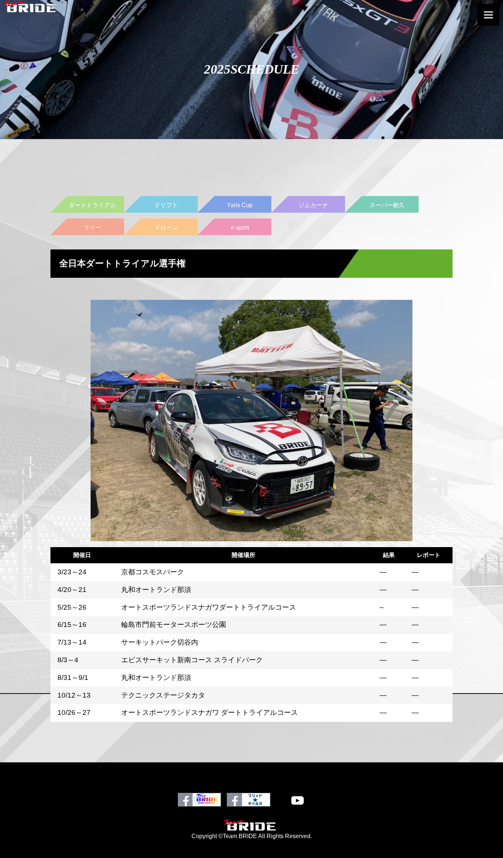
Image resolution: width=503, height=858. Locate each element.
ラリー (92, 227)
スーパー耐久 (387, 205)
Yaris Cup (240, 205)
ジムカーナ (313, 205)
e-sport (240, 227)
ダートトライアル (92, 205)
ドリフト (166, 205)
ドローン (166, 227)
